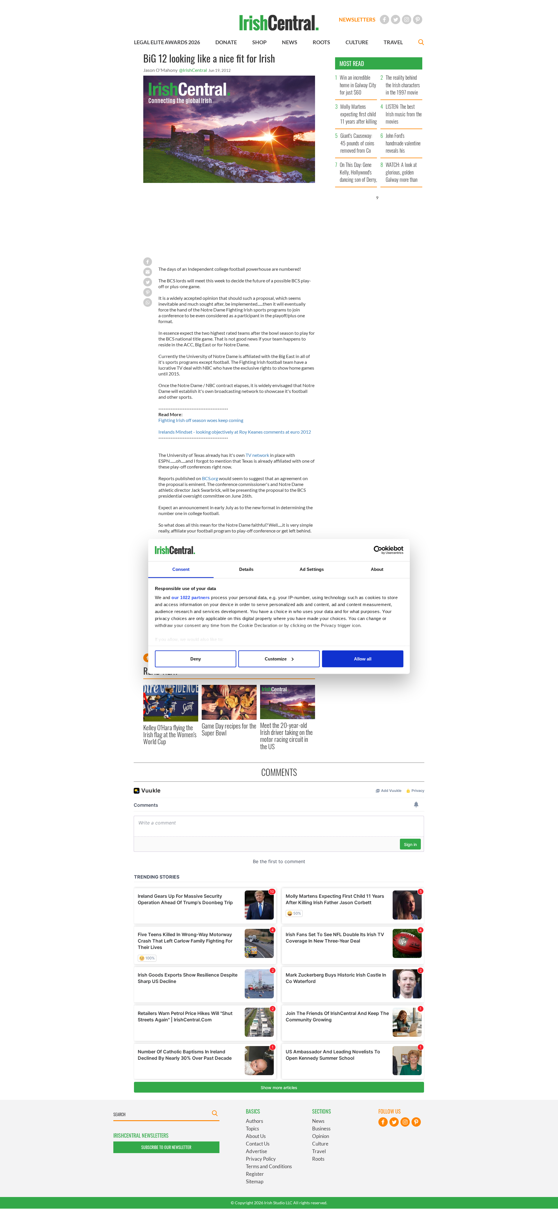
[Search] (421, 43)
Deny (195, 658)
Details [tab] (246, 569)
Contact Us (257, 1144)
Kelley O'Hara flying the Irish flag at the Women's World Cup (169, 734)
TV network (257, 455)
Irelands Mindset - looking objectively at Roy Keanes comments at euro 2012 (234, 431)
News (318, 1121)
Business (321, 1128)
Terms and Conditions (269, 1166)
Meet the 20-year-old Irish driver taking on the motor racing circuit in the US (286, 736)
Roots (318, 1159)
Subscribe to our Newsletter (166, 1147)
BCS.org (210, 478)
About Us (256, 1136)
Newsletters (357, 19)
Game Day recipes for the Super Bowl (229, 729)
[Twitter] (395, 19)
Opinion (320, 1136)
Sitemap (254, 1181)
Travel (319, 1151)
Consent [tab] (181, 569)
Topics (252, 1128)
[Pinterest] (417, 19)
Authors (254, 1121)
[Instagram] (406, 19)
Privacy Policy (261, 1159)
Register (255, 1174)
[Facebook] (384, 19)
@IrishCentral (193, 70)
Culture (320, 1144)
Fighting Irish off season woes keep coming (200, 420)
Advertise (256, 1151)
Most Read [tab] (351, 63)
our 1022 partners (190, 597)
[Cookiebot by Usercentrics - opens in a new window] (378, 550)
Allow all (362, 658)
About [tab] (377, 569)
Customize (276, 658)
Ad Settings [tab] (312, 569)
